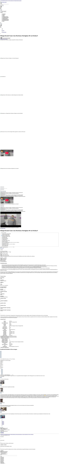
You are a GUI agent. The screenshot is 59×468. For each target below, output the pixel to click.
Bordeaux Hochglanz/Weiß (6, 235)
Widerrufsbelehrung (13, 434)
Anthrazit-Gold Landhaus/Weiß (6, 233)
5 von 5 (3, 248)
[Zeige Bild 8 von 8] (6, 188)
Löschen (5, 444)
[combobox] (4, 4)
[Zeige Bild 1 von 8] (0, 188)
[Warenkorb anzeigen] (0, 27)
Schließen (2, 450)
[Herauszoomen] (1, 191)
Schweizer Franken (5, 16)
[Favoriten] (0, 7)
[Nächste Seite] (2, 425)
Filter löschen (2, 463)
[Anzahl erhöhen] (6, 257)
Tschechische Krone (5, 20)
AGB (4, 434)
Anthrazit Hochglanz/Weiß (5, 234)
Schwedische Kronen (5, 17)
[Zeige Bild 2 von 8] (1, 188)
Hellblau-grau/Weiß (4, 241)
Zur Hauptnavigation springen (17, 0)
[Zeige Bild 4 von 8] (3, 188)
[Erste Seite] (2, 419)
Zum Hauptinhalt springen (4, 0)
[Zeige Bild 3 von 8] (2, 188)
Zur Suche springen (10, 0)
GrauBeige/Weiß (4, 239)
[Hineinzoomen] (5, 191)
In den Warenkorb (4, 258)
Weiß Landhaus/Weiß (5, 245)
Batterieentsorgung (7, 434)
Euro (3, 21)
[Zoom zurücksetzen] (3, 191)
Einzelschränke (3, 228)
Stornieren (2, 444)
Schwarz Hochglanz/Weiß (10, 242)
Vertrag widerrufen (30, 434)
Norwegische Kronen (5, 19)
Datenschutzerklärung (19, 434)
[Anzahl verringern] (1, 257)
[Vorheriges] (1, 187)
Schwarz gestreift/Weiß (5, 243)
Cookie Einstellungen (25, 434)
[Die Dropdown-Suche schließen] (3, 5)
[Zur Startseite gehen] (3, 2)
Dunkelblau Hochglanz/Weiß (6, 236)
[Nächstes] (3, 187)
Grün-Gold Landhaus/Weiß (6, 240)
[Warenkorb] (0, 8)
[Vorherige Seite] (2, 420)
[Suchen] (1, 5)
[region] (29, 133)
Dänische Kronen (4, 18)
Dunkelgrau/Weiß (4, 237)
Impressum (1, 434)
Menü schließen (4, 11)
